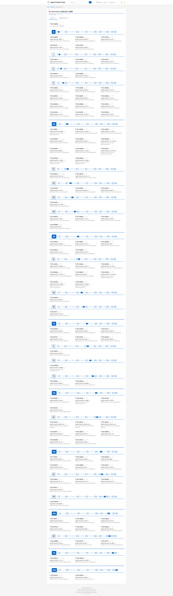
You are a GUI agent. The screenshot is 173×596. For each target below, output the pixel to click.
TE (90, 31)
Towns (53, 17)
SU (81, 31)
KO (74, 31)
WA (115, 31)
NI (97, 31)
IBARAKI (52, 7)
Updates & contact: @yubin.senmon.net (86, 590)
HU (104, 31)
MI (109, 31)
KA (66, 31)
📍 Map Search (112, 2)
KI (67, 54)
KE (72, 31)
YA (112, 31)
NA (95, 31)
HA (100, 31)
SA (77, 31)
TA (86, 31)
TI (88, 31)
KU (70, 31)
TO (92, 31)
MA (107, 31)
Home (48, 7)
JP (121, 2)
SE (83, 31)
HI (102, 31)
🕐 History (105, 2)
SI (79, 31)
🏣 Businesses (64, 18)
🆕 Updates (99, 2)
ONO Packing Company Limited (90, 592)
